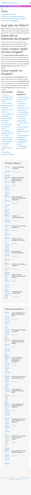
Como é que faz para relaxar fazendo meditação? (7, 105)
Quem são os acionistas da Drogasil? (13, 16)
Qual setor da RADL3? (9, 14)
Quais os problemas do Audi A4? (6, 148)
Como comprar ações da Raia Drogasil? (14, 18)
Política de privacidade (16, 479)
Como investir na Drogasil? (10, 20)
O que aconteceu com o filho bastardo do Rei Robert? (23, 114)
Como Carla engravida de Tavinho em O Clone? (7, 133)
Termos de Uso (26, 478)
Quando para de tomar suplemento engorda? (22, 142)
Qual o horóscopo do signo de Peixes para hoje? (23, 99)
